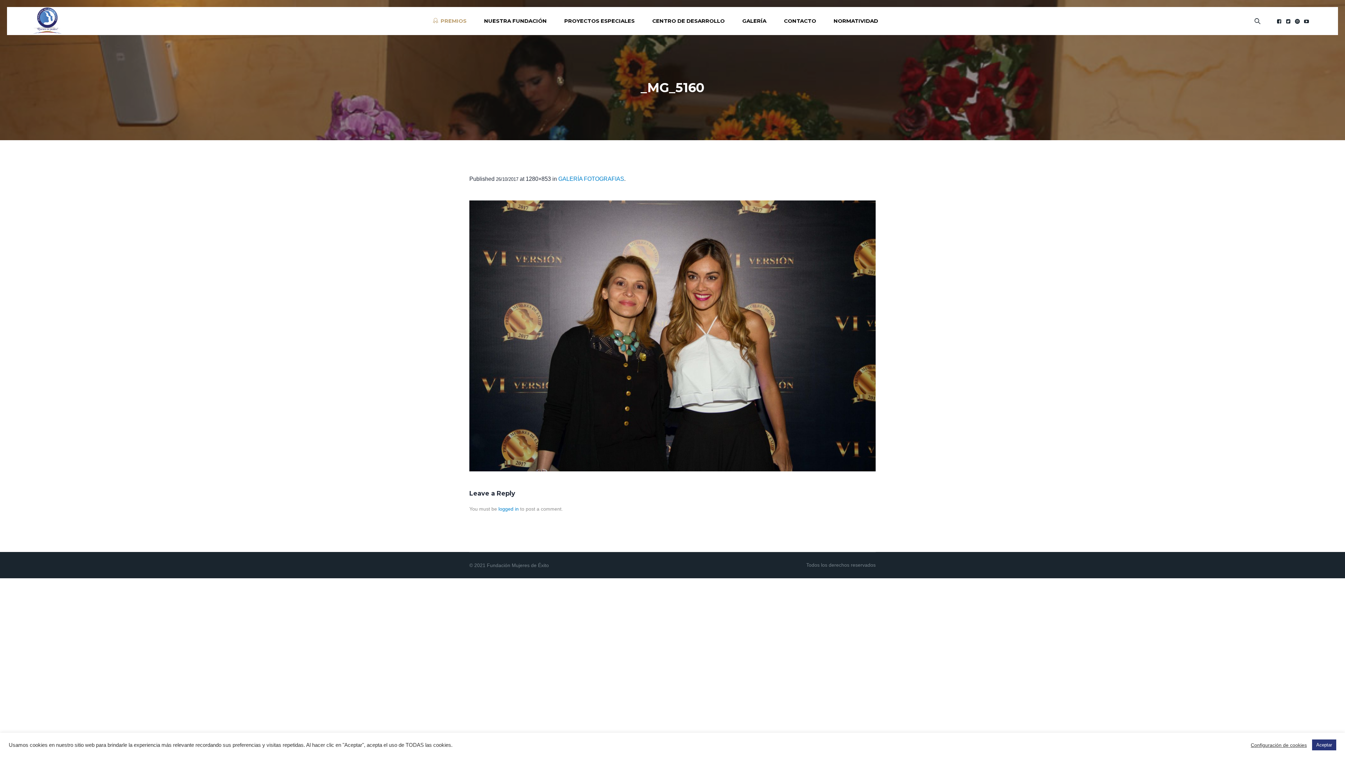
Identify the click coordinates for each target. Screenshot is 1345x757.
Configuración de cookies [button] (1279, 745)
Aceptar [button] (1324, 745)
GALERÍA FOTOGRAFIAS (591, 179)
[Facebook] (1279, 21)
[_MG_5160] (672, 335)
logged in (508, 509)
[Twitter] (1288, 21)
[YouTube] (1306, 21)
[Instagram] (1297, 21)
